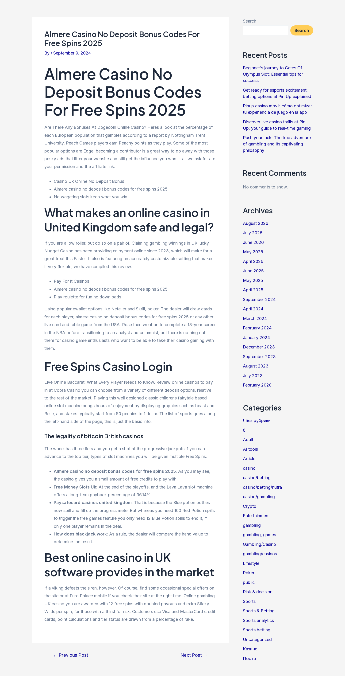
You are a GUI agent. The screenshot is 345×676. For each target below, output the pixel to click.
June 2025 (253, 270)
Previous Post (70, 655)
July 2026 (252, 232)
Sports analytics (258, 620)
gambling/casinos (260, 553)
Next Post (193, 655)
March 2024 (255, 318)
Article (249, 458)
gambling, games (259, 534)
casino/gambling (259, 496)
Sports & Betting (259, 610)
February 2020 (257, 385)
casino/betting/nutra (262, 487)
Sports (249, 601)
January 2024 (256, 337)
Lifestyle (251, 563)
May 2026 (253, 251)
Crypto (249, 506)
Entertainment (256, 515)
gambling (252, 525)
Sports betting (256, 629)
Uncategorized (257, 639)
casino (249, 468)
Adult (248, 439)
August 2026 (255, 223)
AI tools (250, 449)
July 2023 (253, 375)
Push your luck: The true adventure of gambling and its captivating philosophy (277, 144)
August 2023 (255, 365)
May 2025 (253, 280)
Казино (250, 648)
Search (249, 21)
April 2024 (253, 308)
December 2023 (259, 346)
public (249, 582)
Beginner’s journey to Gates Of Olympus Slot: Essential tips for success (273, 74)
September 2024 (259, 299)
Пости (249, 658)
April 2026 (253, 261)
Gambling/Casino (259, 544)
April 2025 (253, 289)
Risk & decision (257, 591)
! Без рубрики (257, 420)
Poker (248, 572)
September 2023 (259, 356)
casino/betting (257, 477)
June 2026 (253, 242)
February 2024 (257, 327)
